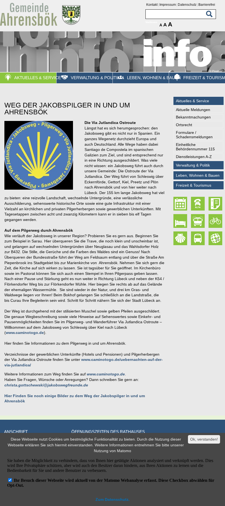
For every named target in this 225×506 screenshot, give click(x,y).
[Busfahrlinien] (198, 238)
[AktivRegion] (215, 221)
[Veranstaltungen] (180, 203)
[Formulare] (215, 203)
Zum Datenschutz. (112, 499)
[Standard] (41, 24)
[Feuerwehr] (198, 221)
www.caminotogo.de (25, 332)
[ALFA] (198, 203)
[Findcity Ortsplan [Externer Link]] (215, 238)
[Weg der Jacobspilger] (180, 238)
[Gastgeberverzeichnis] (180, 221)
